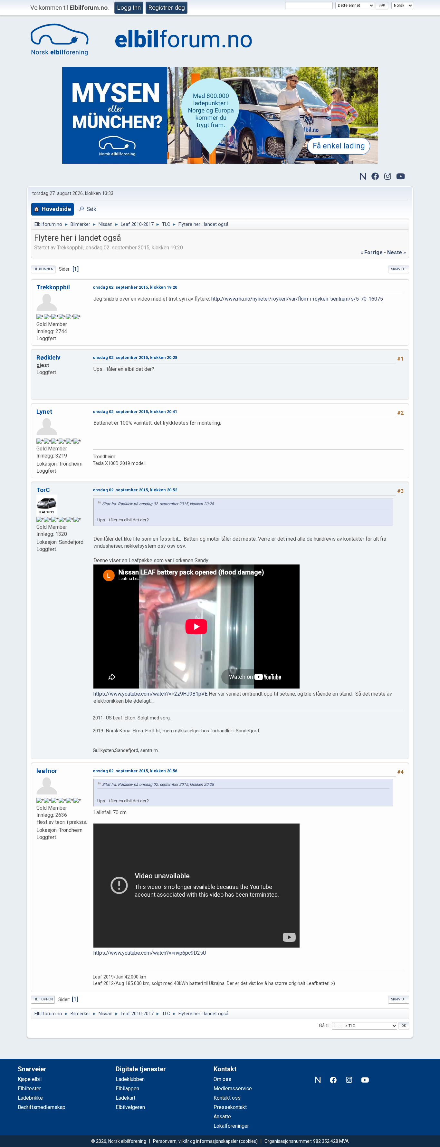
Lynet (44, 411)
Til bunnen (43, 269)
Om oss (222, 1079)
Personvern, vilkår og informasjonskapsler (195, 1141)
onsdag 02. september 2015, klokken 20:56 (135, 770)
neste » (396, 252)
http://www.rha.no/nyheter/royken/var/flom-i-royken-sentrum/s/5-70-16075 (297, 299)
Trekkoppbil (53, 287)
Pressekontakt (230, 1107)
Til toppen (43, 999)
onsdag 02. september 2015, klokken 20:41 (135, 411)
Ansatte (222, 1116)
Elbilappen (127, 1088)
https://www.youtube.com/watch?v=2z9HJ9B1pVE (150, 694)
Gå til (324, 1025)
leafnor (46, 771)
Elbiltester (29, 1088)
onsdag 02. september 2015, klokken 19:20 (135, 287)
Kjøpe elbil (30, 1079)
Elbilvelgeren (130, 1107)
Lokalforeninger (231, 1126)
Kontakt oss (227, 1098)
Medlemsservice (233, 1088)
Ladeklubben (130, 1079)
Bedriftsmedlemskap (41, 1107)
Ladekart (125, 1098)
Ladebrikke (30, 1098)
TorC (43, 490)
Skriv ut (398, 269)
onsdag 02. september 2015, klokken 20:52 (135, 489)
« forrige (371, 252)
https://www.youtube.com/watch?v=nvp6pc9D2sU (149, 953)
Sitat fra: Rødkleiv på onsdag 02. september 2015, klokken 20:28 (158, 504)
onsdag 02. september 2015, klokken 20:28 (135, 357)
